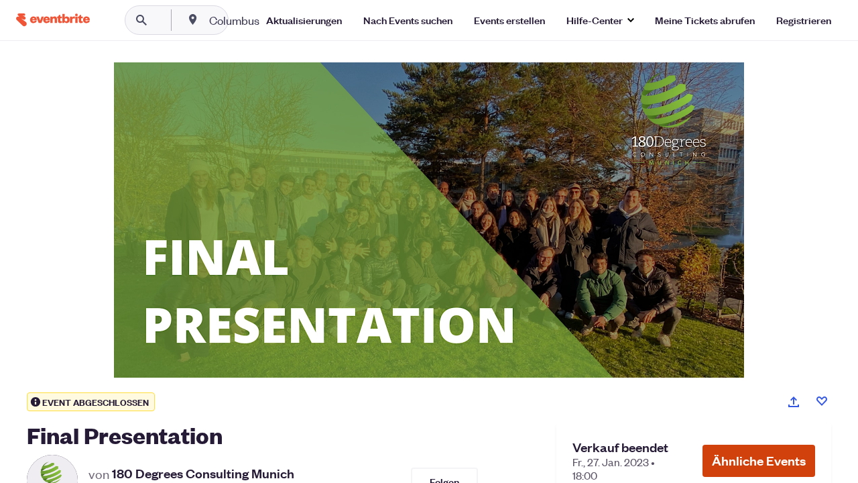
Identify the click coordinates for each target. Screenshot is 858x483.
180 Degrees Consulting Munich (203, 474)
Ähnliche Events (759, 460)
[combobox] (277, 20)
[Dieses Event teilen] (793, 401)
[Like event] (821, 401)
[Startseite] (53, 20)
